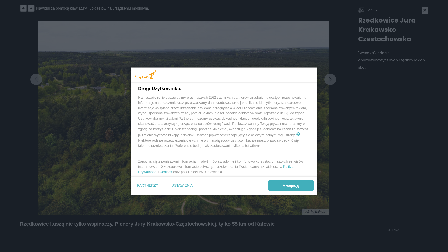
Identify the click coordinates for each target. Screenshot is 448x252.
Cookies (166, 172)
